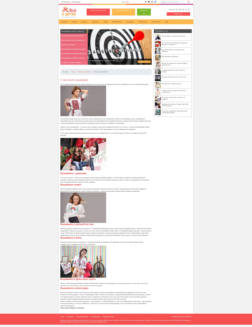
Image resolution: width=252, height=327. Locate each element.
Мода (105, 22)
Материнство (116, 22)
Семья (74, 22)
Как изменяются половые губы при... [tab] (73, 53)
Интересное (143, 22)
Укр (123, 2)
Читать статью (144, 61)
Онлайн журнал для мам (123, 10)
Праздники (130, 22)
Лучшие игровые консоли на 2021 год (174, 77)
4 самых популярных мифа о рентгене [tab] (71, 63)
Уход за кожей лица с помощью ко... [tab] (73, 40)
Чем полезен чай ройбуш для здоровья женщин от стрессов (174, 43)
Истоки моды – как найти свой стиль (173, 36)
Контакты (70, 317)
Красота (84, 22)
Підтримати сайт (108, 317)
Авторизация (65, 2)
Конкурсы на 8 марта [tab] (68, 45)
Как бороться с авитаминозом (171, 83)
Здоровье (95, 22)
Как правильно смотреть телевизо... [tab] (73, 58)
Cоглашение (95, 317)
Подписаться (178, 14)
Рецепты (64, 22)
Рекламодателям (82, 317)
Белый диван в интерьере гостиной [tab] (73, 49)
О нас (62, 317)
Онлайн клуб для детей (98, 10)
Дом (166, 22)
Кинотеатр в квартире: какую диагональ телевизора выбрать (174, 111)
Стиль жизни (156, 22)
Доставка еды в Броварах (170, 56)
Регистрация (76, 2)
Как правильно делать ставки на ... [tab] (73, 31)
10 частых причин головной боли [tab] (72, 36)
